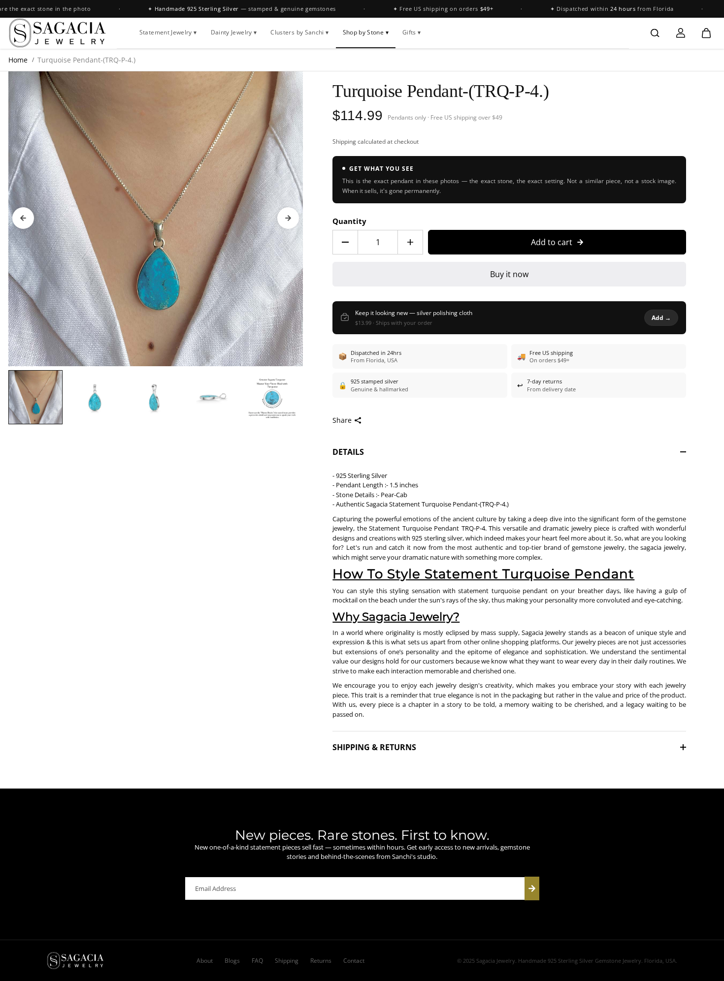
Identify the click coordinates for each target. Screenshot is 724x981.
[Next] (288, 218)
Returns (320, 960)
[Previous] (23, 218)
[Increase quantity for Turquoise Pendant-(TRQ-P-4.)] (410, 242)
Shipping (344, 141)
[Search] (655, 33)
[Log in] (680, 33)
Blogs (232, 960)
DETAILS (348, 451)
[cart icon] (706, 33)
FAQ (257, 960)
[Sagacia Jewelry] (57, 33)
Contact (353, 960)
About (205, 960)
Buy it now (509, 274)
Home (18, 59)
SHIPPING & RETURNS (374, 747)
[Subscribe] (532, 888)
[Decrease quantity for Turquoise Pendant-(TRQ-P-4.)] (345, 242)
